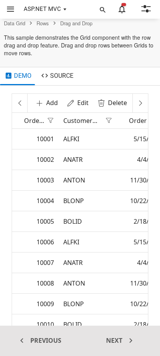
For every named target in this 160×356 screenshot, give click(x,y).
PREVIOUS (45, 340)
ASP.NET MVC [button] (42, 8)
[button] (7, 9)
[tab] (18, 76)
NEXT (115, 340)
